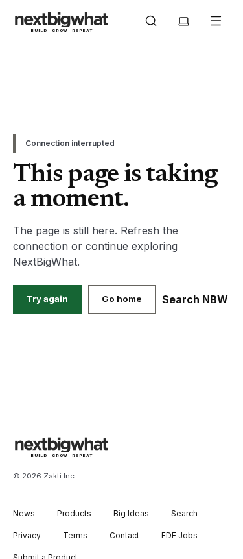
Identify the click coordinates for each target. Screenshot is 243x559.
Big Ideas (131, 513)
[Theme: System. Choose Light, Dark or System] (183, 20)
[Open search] (151, 20)
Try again (47, 298)
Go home (122, 298)
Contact (124, 535)
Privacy (27, 535)
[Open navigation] (216, 20)
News (24, 513)
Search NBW (195, 299)
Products (74, 513)
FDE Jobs (179, 535)
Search (184, 513)
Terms (75, 535)
